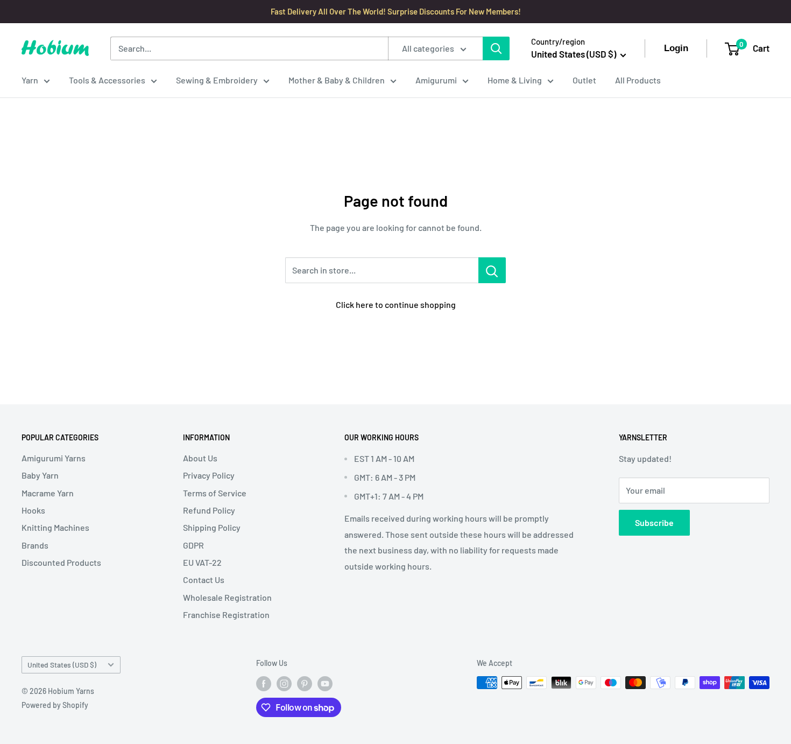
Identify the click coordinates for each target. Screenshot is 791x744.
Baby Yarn (40, 475)
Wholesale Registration (227, 597)
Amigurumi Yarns (54, 458)
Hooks (33, 510)
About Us (200, 458)
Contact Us (203, 579)
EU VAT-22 (202, 562)
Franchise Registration (226, 614)
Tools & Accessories (107, 80)
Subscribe (654, 522)
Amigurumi (436, 80)
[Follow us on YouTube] (325, 683)
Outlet (584, 80)
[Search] (496, 48)
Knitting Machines (55, 527)
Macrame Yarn (48, 493)
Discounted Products (61, 562)
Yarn (30, 80)
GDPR (193, 545)
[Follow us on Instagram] (284, 683)
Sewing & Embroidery (217, 80)
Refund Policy (209, 510)
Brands (35, 545)
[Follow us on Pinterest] (304, 683)
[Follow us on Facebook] (263, 683)
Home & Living (515, 80)
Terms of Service (214, 493)
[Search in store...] (492, 270)
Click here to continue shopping (396, 304)
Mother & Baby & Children (336, 80)
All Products (638, 80)
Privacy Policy (209, 475)
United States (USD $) (61, 664)
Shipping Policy (212, 527)
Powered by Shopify (55, 705)
